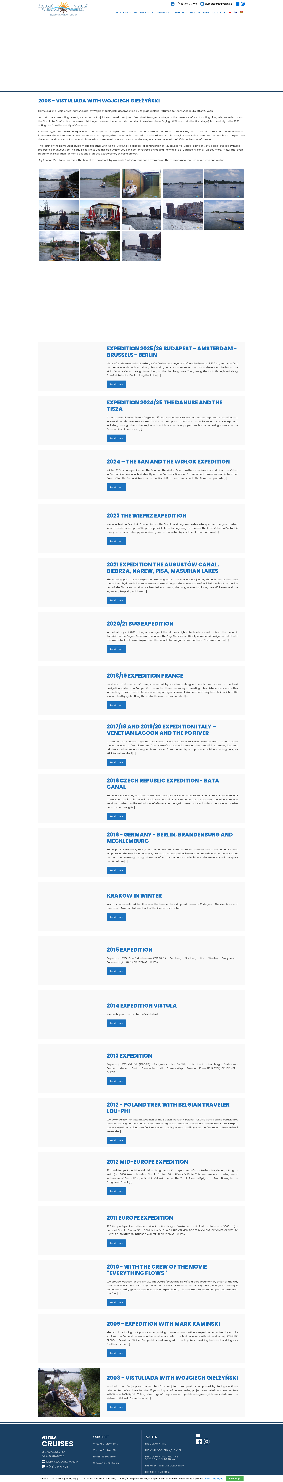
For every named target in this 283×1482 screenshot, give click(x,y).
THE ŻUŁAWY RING (156, 1444)
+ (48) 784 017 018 (186, 3)
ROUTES (179, 12)
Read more (116, 384)
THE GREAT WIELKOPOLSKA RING (164, 1465)
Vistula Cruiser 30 (104, 1450)
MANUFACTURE (199, 12)
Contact (218, 12)
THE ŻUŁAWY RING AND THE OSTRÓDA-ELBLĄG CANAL (161, 1458)
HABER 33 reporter (104, 1456)
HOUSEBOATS (160, 12)
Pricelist (140, 12)
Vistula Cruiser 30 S (105, 1444)
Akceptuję (234, 1478)
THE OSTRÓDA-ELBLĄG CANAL (163, 1450)
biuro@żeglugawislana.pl (219, 3)
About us (121, 12)
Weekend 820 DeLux (106, 1463)
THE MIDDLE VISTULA (157, 1472)
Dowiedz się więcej (213, 1478)
